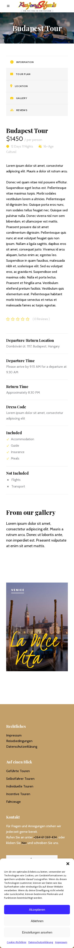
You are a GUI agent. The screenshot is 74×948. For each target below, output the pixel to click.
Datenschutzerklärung (40, 942)
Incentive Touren (18, 794)
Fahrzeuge (13, 802)
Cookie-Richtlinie (16, 942)
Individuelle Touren (19, 786)
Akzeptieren (37, 909)
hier (24, 843)
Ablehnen (37, 921)
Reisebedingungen (19, 741)
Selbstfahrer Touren (20, 779)
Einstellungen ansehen (37, 932)
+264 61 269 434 (45, 837)
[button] (68, 864)
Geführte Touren (18, 771)
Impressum (61, 942)
